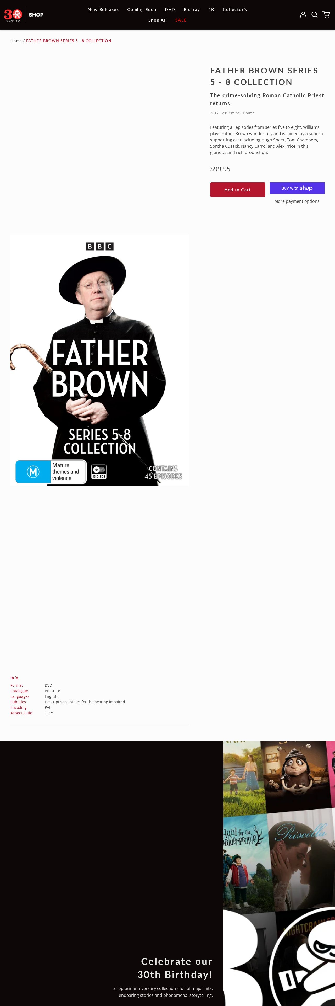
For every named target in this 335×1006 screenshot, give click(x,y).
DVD (170, 9)
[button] (314, 14)
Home (16, 41)
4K (211, 9)
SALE (181, 19)
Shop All (157, 19)
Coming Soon (142, 9)
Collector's (235, 9)
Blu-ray (192, 9)
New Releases (103, 9)
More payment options (297, 201)
